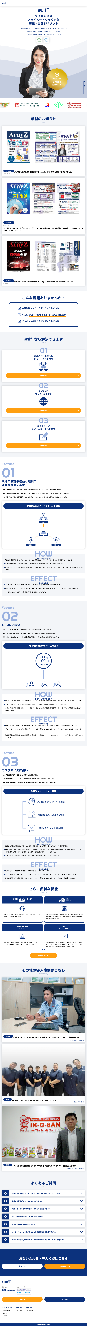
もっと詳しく (43, 955)
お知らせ (5, 1315)
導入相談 (65, 1299)
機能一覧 (5, 1313)
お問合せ (22, 1299)
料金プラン (30, 1311)
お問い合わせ (65, 1266)
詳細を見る (43, 375)
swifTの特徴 (6, 1311)
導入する (22, 1266)
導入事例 (19, 1311)
